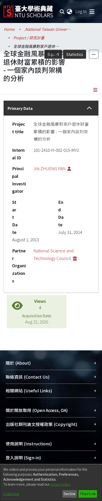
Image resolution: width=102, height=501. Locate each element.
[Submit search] (62, 11)
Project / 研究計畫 (28, 37)
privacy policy (60, 484)
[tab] (51, 108)
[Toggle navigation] (91, 11)
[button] (89, 108)
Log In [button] (81, 11)
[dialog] (51, 483)
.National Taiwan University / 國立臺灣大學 (48, 29)
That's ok (88, 493)
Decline (69, 493)
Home (9, 29)
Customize (11, 493)
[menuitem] (69, 11)
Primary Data (20, 108)
